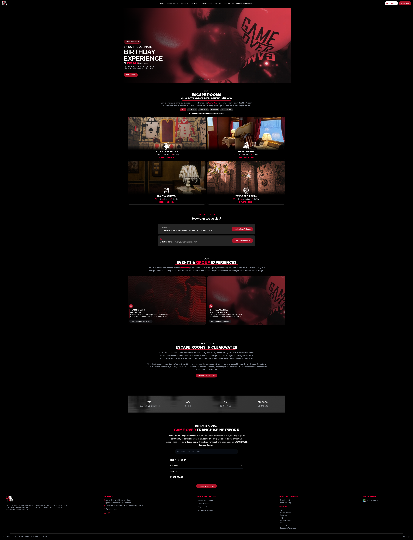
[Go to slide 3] (205, 79)
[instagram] (109, 513)
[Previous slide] (150, 45)
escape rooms (285, 512)
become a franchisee (288, 528)
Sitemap (406, 536)
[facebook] (105, 513)
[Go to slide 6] (214, 79)
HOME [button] (162, 3)
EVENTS (194, 3)
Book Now (130, 75)
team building (285, 503)
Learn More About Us (206, 375)
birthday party (285, 500)
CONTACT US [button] (229, 3)
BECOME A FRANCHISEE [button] (245, 3)
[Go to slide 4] (208, 79)
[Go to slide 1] (199, 79)
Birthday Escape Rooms (220, 321)
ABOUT (183, 3)
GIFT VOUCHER (391, 3)
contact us (284, 525)
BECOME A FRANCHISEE (206, 486)
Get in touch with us (242, 241)
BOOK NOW (405, 3)
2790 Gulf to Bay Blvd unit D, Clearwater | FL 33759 (206, 98)
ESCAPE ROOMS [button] (172, 3)
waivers (283, 523)
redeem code (285, 520)
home (282, 510)
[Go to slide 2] (201, 79)
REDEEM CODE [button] (207, 3)
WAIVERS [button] (218, 3)
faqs (282, 518)
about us (283, 515)
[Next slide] (263, 45)
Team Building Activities (140, 321)
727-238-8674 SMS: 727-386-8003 (118, 500)
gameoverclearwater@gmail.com (118, 503)
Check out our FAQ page (242, 229)
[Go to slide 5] (211, 79)
